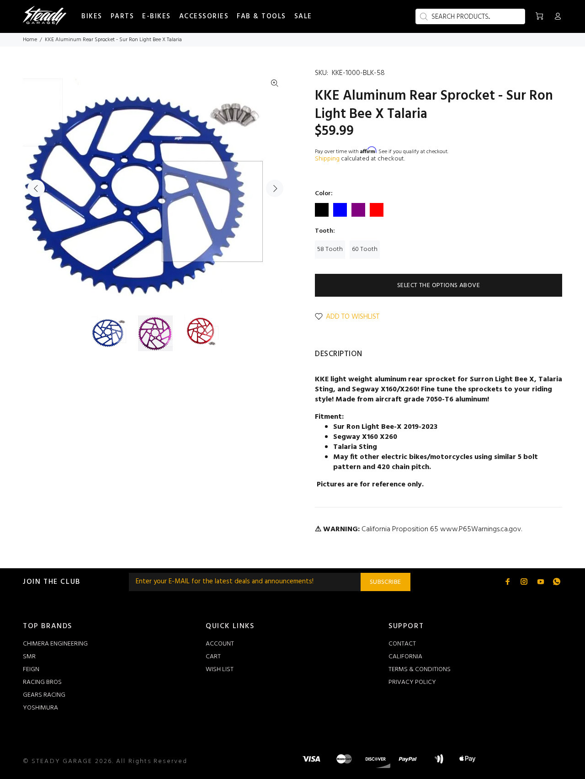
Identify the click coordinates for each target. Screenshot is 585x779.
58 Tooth (330, 249)
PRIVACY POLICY (412, 682)
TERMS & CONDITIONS (419, 669)
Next (274, 188)
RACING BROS (42, 682)
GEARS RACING (44, 695)
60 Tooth (365, 249)
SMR (29, 656)
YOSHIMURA (40, 708)
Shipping (327, 159)
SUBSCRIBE (385, 582)
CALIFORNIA (405, 656)
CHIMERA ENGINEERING (55, 644)
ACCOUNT (220, 644)
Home (30, 39)
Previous (36, 188)
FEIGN (31, 669)
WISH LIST (220, 669)
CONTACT (402, 644)
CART (213, 656)
